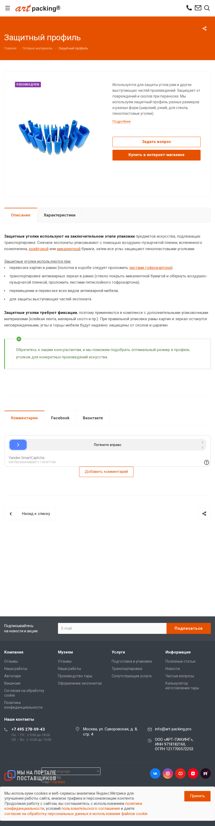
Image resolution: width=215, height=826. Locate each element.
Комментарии (24, 418)
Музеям (65, 652)
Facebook (60, 418)
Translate (58, 782)
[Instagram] (168, 773)
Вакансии (12, 683)
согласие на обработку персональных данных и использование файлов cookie (76, 813)
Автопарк (12, 676)
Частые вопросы (179, 676)
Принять (197, 796)
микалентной (68, 248)
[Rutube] (205, 773)
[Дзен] (193, 773)
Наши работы (15, 669)
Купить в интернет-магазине (156, 154)
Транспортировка (127, 669)
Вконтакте (93, 418)
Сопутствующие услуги (132, 676)
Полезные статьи (180, 661)
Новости (172, 669)
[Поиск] (207, 8)
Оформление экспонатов (80, 683)
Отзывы (11, 661)
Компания (13, 652)
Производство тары (75, 676)
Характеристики (60, 215)
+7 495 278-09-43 (28, 729)
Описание (20, 215)
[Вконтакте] (155, 773)
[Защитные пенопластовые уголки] (56, 133)
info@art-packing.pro (173, 729)
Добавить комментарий (106, 471)
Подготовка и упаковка (132, 661)
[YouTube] (180, 773)
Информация (178, 652)
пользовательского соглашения (91, 808)
